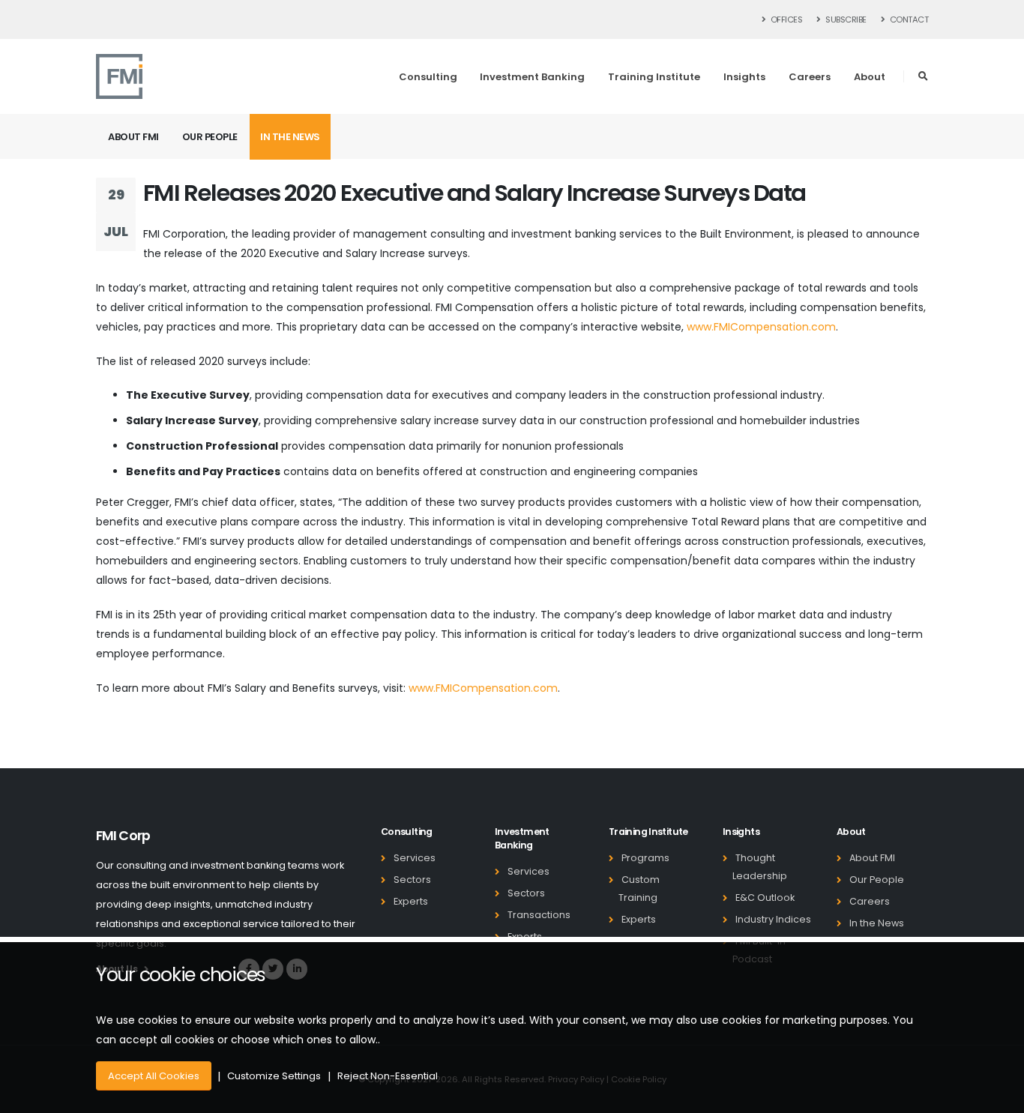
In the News (290, 137)
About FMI (133, 137)
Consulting (428, 77)
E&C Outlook (765, 897)
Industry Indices (773, 919)
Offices (785, 19)
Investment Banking (532, 77)
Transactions (539, 914)
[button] (923, 76)
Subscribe (845, 19)
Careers (810, 77)
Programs (645, 857)
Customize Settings (274, 1076)
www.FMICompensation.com (761, 326)
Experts (411, 901)
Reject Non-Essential (387, 1076)
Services (415, 857)
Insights (744, 77)
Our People (210, 137)
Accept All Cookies (153, 1076)
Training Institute (654, 77)
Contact (908, 19)
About (869, 77)
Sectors (412, 879)
